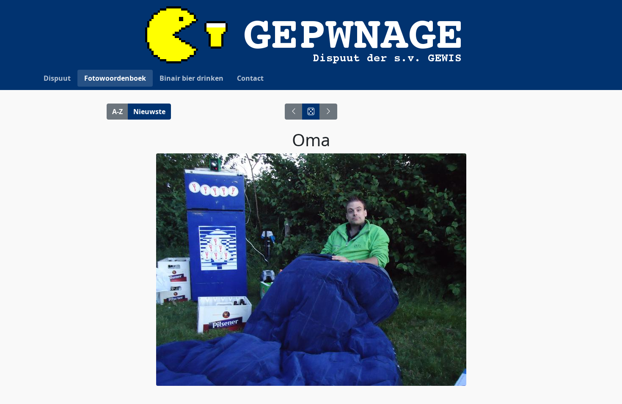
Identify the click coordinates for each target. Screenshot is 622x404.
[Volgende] (328, 112)
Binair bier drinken (191, 78)
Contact (250, 78)
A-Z (117, 111)
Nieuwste (149, 111)
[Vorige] (294, 112)
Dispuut (57, 78)
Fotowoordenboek (115, 78)
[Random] (311, 112)
